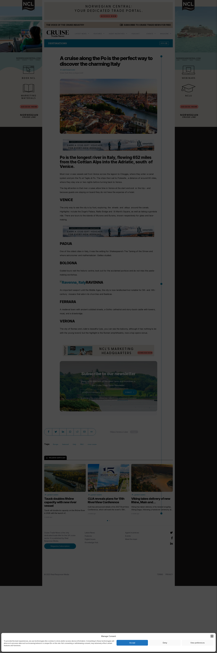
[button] (212, 636)
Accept (132, 643)
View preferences (197, 643)
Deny (165, 643)
